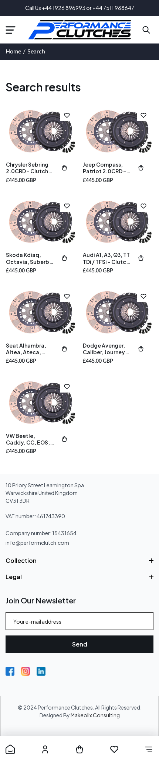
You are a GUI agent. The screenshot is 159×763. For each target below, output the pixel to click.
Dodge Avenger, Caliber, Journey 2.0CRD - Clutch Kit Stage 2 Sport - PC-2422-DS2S (107, 348)
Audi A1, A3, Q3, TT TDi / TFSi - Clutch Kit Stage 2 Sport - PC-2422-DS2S (107, 258)
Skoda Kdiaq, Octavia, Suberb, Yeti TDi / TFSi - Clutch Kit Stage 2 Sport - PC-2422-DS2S (29, 258)
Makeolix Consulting (95, 715)
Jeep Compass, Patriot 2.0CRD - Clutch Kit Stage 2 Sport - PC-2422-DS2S (106, 167)
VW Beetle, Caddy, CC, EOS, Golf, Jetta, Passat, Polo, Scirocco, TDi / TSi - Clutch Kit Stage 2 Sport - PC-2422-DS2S (29, 439)
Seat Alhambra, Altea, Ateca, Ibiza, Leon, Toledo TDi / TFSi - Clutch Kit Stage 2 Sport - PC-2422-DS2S (29, 348)
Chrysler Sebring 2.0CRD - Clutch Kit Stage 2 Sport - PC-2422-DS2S (30, 167)
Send (79, 644)
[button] (10, 29)
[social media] (10, 671)
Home (13, 52)
